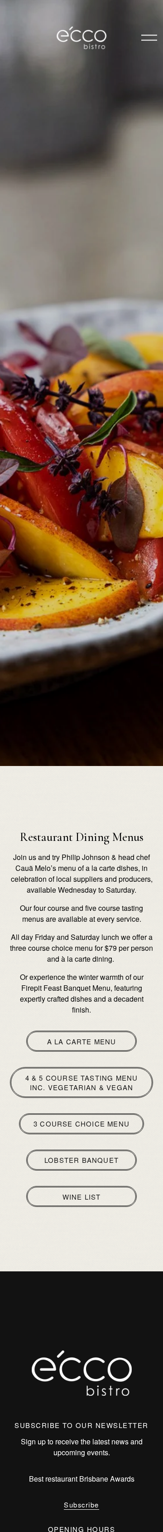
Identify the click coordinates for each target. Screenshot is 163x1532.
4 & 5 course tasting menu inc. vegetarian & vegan (81, 1082)
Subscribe (81, 1504)
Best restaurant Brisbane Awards (81, 1478)
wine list (81, 1196)
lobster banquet (81, 1160)
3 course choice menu (81, 1123)
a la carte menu (81, 1041)
